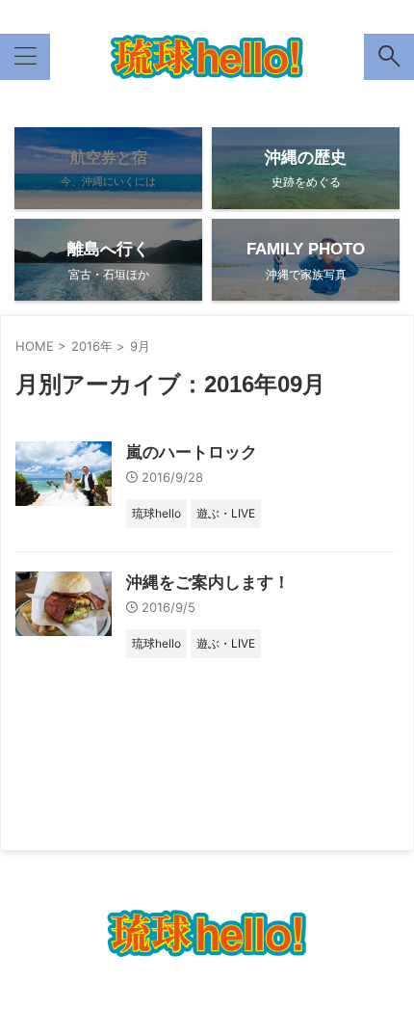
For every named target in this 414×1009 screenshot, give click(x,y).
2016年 (92, 346)
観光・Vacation (145, 880)
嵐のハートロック (191, 452)
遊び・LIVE (357, 880)
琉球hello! (53, 880)
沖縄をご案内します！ (208, 582)
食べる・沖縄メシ (257, 880)
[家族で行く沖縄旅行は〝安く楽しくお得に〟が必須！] (206, 57)
